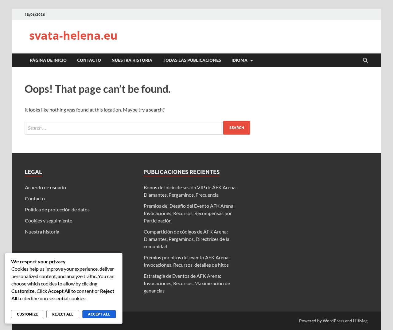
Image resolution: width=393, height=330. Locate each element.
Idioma (239, 60)
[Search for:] (137, 128)
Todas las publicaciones (192, 60)
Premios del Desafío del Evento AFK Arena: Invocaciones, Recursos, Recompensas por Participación (189, 213)
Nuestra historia (131, 60)
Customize (27, 314)
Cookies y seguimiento (48, 220)
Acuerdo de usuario (45, 187)
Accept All (99, 314)
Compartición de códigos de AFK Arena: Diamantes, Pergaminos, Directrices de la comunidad (186, 239)
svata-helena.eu (73, 35)
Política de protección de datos (57, 209)
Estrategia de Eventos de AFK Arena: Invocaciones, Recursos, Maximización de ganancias (187, 283)
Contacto (89, 60)
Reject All (62, 314)
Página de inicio (48, 60)
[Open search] (365, 60)
